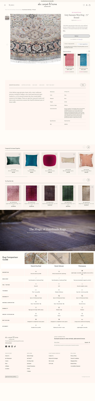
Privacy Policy (74, 355)
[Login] (86, 5)
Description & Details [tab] (14, 84)
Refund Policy (74, 363)
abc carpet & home (76, 12)
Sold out (76, 36)
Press (6, 363)
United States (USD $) (11, 376)
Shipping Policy (74, 360)
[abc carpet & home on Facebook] (6, 346)
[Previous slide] (7, 14)
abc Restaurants (8, 358)
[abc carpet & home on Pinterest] (9, 346)
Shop (6, 9)
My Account (51, 360)
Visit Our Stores (8, 342)
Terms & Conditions (75, 358)
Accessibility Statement (75, 366)
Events (28, 368)
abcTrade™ (29, 358)
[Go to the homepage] (47, 6)
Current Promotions (31, 366)
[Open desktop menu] (5, 5)
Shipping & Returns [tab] (26, 84)
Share (83, 84)
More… (64, 30)
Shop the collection (67, 51)
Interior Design (30, 355)
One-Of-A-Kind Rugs (11, 9)
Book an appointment (84, 44)
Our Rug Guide (30, 360)
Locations (7, 368)
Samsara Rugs (19, 9)
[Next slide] (7, 44)
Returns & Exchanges (53, 358)
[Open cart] (89, 5)
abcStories (29, 363)
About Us (7, 355)
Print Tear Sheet (50, 84)
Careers (6, 360)
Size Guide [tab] (35, 84)
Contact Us (51, 355)
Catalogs (29, 371)
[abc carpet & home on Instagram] (12, 346)
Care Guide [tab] (41, 84)
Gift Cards (51, 363)
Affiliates (7, 366)
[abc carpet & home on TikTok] (15, 346)
